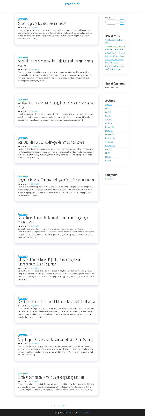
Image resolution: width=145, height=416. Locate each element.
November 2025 (110, 138)
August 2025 (108, 149)
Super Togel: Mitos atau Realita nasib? (42, 23)
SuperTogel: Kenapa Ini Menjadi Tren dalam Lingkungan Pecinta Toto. (53, 220)
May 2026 (108, 116)
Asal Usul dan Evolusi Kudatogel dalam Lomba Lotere (51, 142)
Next (63, 406)
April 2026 (108, 119)
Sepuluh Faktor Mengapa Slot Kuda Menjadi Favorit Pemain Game (55, 63)
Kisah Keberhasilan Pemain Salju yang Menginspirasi (51, 377)
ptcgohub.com (72, 3)
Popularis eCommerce (84, 412)
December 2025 (110, 134)
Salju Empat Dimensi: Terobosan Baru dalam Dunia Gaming (55, 339)
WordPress (69, 412)
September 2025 (110, 145)
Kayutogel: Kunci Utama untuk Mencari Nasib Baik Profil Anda (56, 301)
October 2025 (109, 142)
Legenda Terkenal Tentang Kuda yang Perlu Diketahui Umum (56, 180)
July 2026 (107, 108)
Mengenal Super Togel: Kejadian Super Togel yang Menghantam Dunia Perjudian (49, 262)
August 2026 (108, 104)
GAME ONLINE (23, 20)
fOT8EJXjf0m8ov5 (34, 27)
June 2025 (108, 157)
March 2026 (108, 123)
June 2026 (108, 112)
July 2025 (107, 153)
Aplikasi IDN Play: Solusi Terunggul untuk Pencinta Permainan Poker (56, 105)
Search (107, 17)
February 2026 (109, 127)
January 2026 (109, 131)
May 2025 (108, 160)
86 (59, 406)
